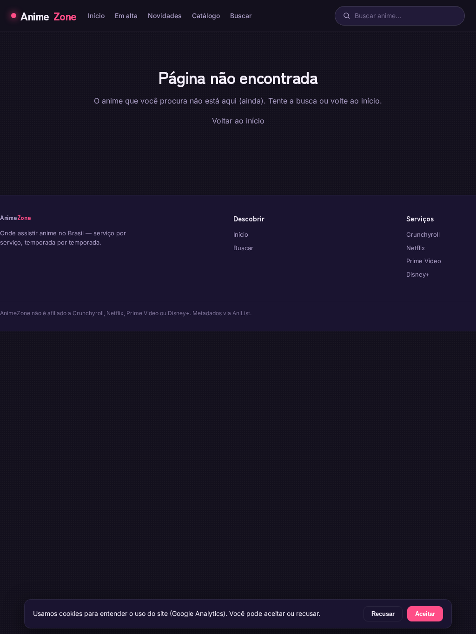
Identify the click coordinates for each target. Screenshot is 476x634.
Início (96, 15)
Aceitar (425, 613)
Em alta (126, 15)
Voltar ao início (238, 120)
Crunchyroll (423, 234)
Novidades (165, 15)
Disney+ (418, 274)
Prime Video (423, 261)
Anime (48, 15)
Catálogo (206, 15)
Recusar (383, 613)
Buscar (240, 15)
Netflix (415, 248)
